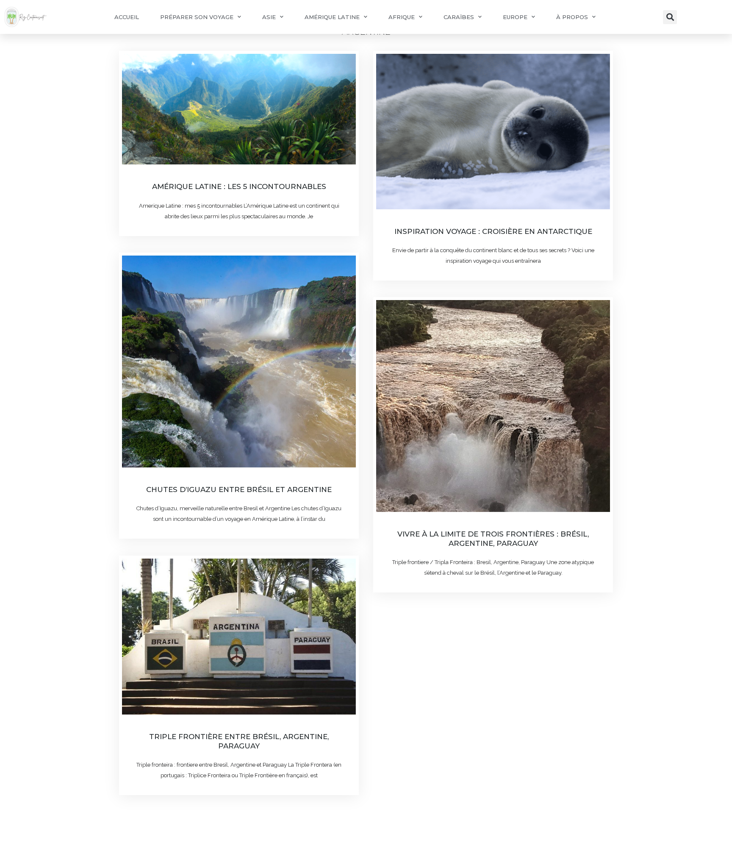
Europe (515, 17)
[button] (670, 17)
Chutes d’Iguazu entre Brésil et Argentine (239, 489)
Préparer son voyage (196, 17)
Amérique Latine (332, 17)
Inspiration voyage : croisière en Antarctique (493, 231)
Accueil (126, 17)
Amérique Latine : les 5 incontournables (239, 186)
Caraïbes (459, 17)
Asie (269, 17)
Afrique (401, 17)
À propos (572, 17)
